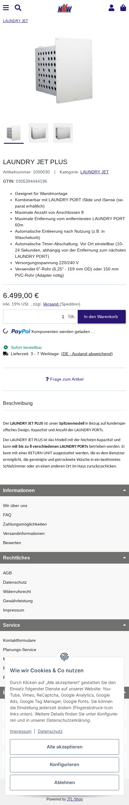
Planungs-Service (19, 649)
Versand (51, 304)
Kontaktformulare (19, 640)
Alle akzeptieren (64, 747)
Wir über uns (15, 505)
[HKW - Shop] (64, 7)
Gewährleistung (18, 600)
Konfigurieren (64, 764)
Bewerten (12, 542)
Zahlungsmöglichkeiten (25, 524)
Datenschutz (15, 582)
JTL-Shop (75, 799)
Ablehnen (64, 782)
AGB (7, 573)
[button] (111, 8)
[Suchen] (18, 8)
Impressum (13, 610)
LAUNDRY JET (94, 172)
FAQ (7, 514)
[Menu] (6, 8)
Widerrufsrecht (17, 591)
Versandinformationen (24, 533)
